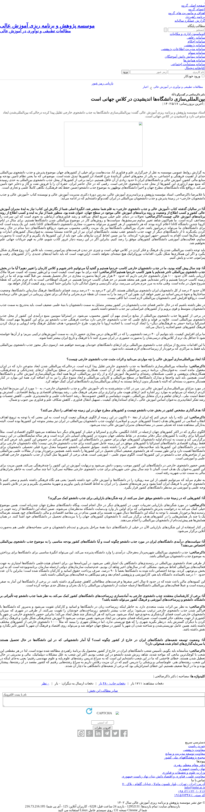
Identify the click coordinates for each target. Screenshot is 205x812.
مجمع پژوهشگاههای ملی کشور (184, 757)
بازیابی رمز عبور (102, 83)
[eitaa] (80, 733)
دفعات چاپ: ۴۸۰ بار (112, 683)
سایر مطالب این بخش (103, 690)
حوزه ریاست (196, 746)
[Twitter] (115, 733)
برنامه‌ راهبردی (195, 17)
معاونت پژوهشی (194, 750)
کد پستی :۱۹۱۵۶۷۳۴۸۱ (189, 795)
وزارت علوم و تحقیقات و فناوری (183, 772)
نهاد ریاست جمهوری (192, 768)
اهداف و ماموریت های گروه (186, 13)
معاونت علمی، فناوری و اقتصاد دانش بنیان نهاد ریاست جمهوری (163, 776)
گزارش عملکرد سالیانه (190, 20)
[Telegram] (106, 733)
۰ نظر (45, 683)
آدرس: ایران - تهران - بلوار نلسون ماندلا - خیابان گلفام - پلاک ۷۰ (163, 784)
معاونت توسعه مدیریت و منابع (185, 753)
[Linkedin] (98, 733)
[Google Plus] (89, 733)
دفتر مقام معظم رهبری (189, 765)
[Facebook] (124, 733)
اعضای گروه (196, 9)
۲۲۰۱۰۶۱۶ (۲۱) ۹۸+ (191, 791)
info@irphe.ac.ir (194, 787)
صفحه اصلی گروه (193, 5)
